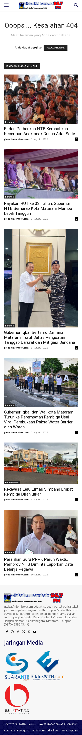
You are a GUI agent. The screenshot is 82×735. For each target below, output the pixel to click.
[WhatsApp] (29, 632)
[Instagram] (12, 632)
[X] (23, 632)
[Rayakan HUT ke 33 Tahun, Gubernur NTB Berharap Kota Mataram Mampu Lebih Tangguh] (41, 174)
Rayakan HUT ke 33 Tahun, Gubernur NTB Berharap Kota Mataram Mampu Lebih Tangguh (38, 208)
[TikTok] (18, 632)
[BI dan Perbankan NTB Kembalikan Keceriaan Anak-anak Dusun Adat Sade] (41, 99)
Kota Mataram (12, 482)
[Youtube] (34, 632)
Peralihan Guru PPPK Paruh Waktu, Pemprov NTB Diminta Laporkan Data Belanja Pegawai (38, 564)
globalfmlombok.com (16, 139)
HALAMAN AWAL (55, 47)
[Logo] (41, 5)
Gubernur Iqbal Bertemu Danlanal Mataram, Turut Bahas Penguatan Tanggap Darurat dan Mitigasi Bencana (39, 337)
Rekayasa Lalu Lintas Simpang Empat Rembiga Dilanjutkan (38, 492)
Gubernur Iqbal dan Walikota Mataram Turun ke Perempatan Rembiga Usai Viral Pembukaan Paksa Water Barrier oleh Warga (38, 419)
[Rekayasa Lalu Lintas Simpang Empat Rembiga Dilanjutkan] (41, 463)
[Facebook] (7, 632)
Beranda (9, 122)
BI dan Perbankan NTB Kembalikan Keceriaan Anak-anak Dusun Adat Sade (39, 131)
